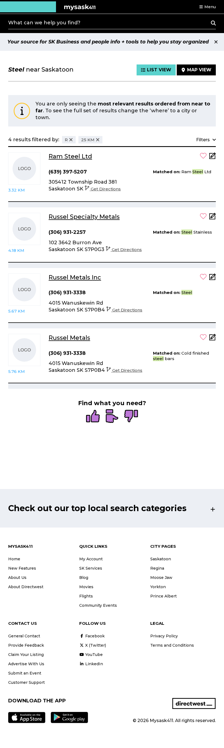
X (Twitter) (95, 645)
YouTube (93, 654)
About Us (17, 577)
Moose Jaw (161, 577)
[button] (207, 7)
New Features (22, 568)
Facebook (94, 636)
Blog (83, 577)
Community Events (98, 605)
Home (14, 558)
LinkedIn (93, 663)
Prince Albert (163, 596)
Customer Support (26, 682)
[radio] (92, 417)
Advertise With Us (26, 663)
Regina (157, 568)
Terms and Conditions (172, 645)
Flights (86, 596)
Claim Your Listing (26, 654)
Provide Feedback (26, 645)
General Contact (24, 636)
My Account (91, 558)
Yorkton (158, 586)
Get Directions (106, 189)
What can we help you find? (44, 23)
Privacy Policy (164, 636)
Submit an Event (24, 673)
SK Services (90, 568)
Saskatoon (160, 558)
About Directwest (25, 586)
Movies (86, 586)
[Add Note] (212, 157)
